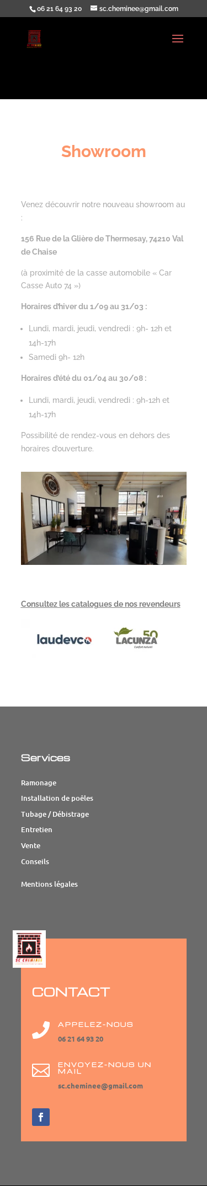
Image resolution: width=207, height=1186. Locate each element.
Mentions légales (49, 884)
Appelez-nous (96, 1024)
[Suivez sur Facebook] (41, 1117)
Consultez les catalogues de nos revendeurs (101, 604)
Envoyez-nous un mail (105, 1067)
